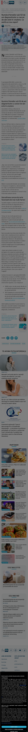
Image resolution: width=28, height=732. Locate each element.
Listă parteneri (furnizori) (6, 723)
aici (2, 697)
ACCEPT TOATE (14, 727)
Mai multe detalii (23, 685)
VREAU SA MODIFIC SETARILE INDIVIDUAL (14, 729)
